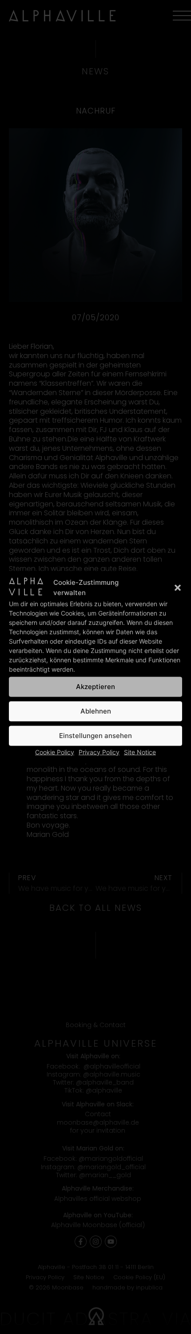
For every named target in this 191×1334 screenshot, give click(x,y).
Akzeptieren (95, 686)
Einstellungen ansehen (95, 735)
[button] (177, 587)
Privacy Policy (99, 751)
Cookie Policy (54, 751)
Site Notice (140, 751)
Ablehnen (95, 711)
